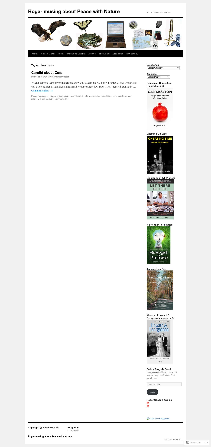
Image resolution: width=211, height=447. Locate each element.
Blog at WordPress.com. (173, 439)
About (60, 53)
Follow (152, 392)
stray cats (117, 95)
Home (34, 53)
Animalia (44, 95)
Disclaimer (118, 53)
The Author (104, 53)
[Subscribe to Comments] (148, 405)
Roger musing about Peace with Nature (74, 11)
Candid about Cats (46, 72)
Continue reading (42, 90)
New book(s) (132, 53)
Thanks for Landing (76, 53)
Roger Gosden (62, 76)
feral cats (101, 95)
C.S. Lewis (86, 95)
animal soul (76, 95)
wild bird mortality (45, 98)
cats (94, 95)
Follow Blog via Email (159, 369)
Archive (92, 53)
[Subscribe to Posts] (148, 402)
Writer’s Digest (48, 53)
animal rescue (63, 95)
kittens (109, 95)
